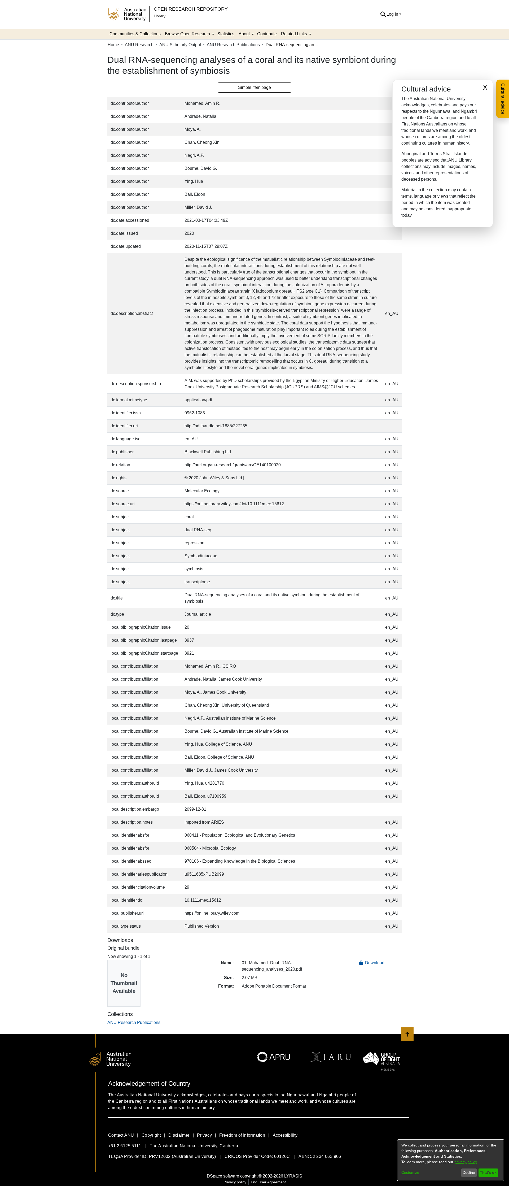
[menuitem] (189, 34)
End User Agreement (268, 1182)
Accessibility (285, 1135)
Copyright (151, 1135)
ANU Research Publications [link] (233, 44)
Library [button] (159, 16)
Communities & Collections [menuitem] (135, 34)
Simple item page (254, 87)
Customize (410, 1172)
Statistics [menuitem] (225, 34)
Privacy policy (234, 1182)
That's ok (488, 1172)
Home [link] (113, 44)
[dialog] (451, 1160)
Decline (469, 1172)
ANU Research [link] (139, 44)
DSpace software (223, 1176)
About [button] (244, 34)
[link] (133, 1022)
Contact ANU (121, 1135)
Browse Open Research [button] (187, 34)
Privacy (204, 1135)
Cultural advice (503, 98)
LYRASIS (293, 1176)
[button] (383, 14)
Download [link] (374, 963)
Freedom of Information (242, 1135)
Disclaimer (179, 1135)
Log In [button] (393, 14)
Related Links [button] (294, 34)
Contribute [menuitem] (267, 34)
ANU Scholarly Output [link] (180, 44)
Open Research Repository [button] (191, 9)
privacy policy (465, 1162)
